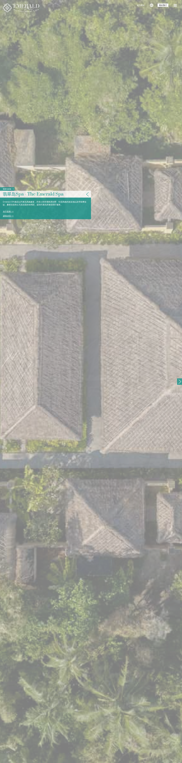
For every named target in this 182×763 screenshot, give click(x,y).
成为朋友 (141, 5)
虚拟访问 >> (8, 216)
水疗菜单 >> (8, 211)
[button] (175, 5)
